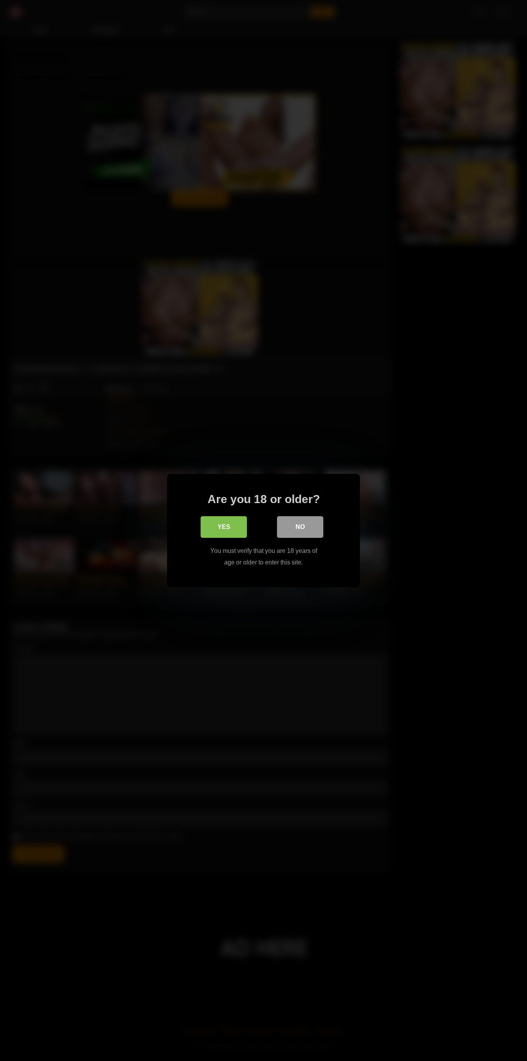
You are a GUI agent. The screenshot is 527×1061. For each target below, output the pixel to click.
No (300, 527)
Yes (224, 527)
